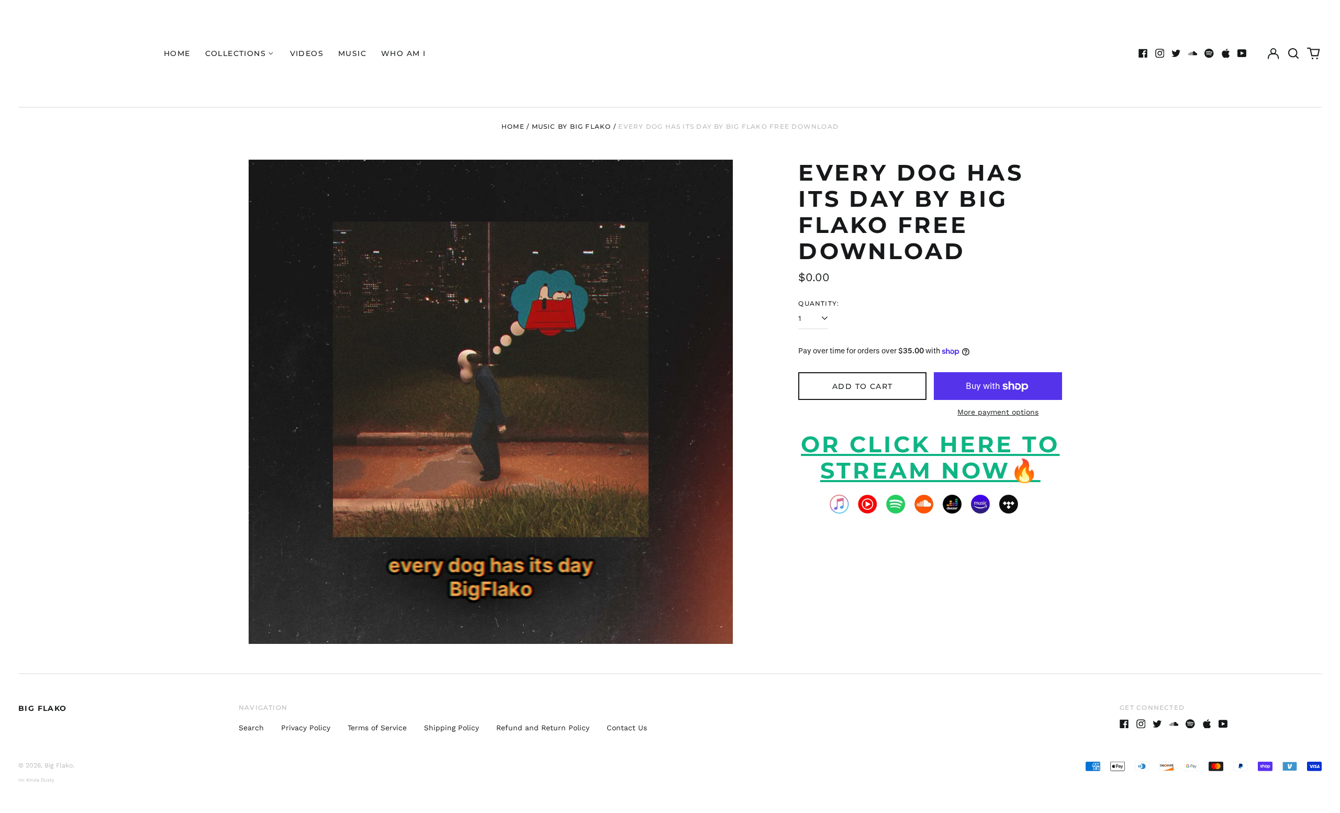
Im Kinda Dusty (36, 780)
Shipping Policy (451, 727)
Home (177, 53)
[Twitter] (1176, 53)
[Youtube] (1242, 53)
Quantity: (818, 303)
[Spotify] (1209, 53)
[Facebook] (1143, 53)
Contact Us (627, 727)
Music (352, 53)
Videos (306, 53)
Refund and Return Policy (542, 727)
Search (251, 727)
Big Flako (42, 708)
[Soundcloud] (1193, 53)
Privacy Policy (305, 727)
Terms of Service (377, 727)
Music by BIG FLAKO (571, 126)
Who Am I (403, 53)
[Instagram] (1160, 53)
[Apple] (1226, 53)
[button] (1293, 53)
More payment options (997, 412)
